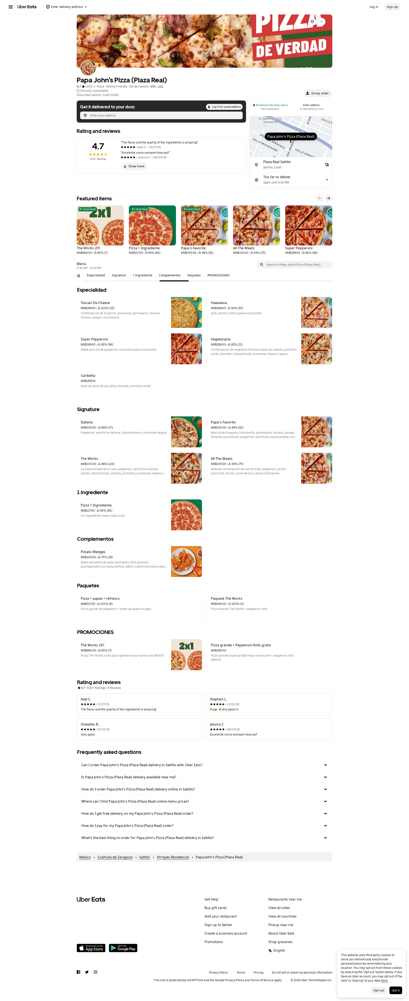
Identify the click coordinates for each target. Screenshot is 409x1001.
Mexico (85, 857)
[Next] (328, 198)
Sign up (392, 7)
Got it (396, 990)
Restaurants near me (285, 899)
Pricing (258, 972)
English (279, 950)
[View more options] (321, 22)
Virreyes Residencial (173, 857)
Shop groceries (280, 942)
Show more (136, 166)
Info (160, 86)
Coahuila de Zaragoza (115, 857)
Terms (240, 972)
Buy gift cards (215, 908)
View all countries (282, 916)
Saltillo (144, 857)
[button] (318, 93)
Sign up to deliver (218, 925)
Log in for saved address (226, 107)
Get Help (211, 899)
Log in (374, 7)
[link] (312, 22)
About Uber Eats (281, 933)
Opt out (378, 990)
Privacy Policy (218, 972)
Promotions (213, 942)
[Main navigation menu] (11, 7)
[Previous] (320, 198)
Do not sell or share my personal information (302, 972)
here (384, 980)
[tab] (96, 275)
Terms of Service (262, 980)
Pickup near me (280, 925)
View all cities (279, 908)
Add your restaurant (220, 916)
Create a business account (225, 933)
